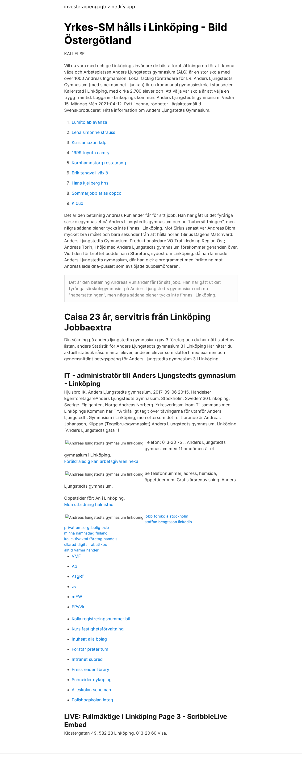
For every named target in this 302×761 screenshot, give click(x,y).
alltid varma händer (81, 550)
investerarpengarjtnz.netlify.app (99, 6)
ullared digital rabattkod (85, 544)
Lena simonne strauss (93, 132)
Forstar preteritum (90, 649)
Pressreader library (90, 669)
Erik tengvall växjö (90, 172)
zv (74, 586)
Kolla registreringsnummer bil (101, 618)
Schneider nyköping (92, 679)
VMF (76, 556)
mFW (77, 596)
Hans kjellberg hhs (90, 183)
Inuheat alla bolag (89, 639)
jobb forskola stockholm (166, 516)
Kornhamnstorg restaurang (99, 162)
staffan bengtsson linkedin (168, 521)
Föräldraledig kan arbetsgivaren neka (101, 461)
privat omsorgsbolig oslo (86, 527)
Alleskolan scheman (91, 689)
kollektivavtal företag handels (90, 538)
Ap (74, 566)
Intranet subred (87, 659)
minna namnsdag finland (86, 533)
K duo (77, 203)
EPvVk (78, 606)
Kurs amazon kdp (89, 142)
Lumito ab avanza (89, 122)
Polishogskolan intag (92, 699)
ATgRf (78, 576)
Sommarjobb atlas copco (97, 193)
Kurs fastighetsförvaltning (98, 628)
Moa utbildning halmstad (88, 504)
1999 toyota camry (90, 152)
